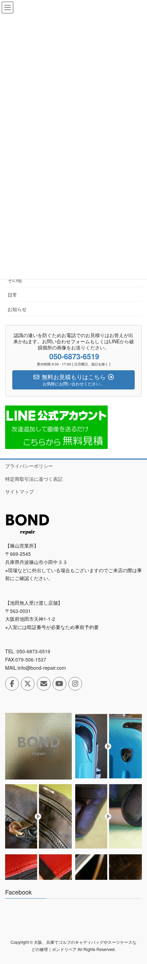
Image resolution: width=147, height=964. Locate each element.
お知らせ (17, 309)
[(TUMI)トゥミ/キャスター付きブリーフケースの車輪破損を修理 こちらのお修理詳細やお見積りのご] (108, 816)
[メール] (44, 684)
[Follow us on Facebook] (12, 684)
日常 (12, 294)
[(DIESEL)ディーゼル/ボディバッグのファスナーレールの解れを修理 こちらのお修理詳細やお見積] (38, 816)
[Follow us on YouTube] (59, 684)
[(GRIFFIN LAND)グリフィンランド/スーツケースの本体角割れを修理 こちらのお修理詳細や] (108, 746)
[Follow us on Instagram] (75, 684)
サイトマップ (19, 491)
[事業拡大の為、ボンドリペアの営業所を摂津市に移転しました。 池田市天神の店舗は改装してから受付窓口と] (38, 746)
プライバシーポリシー (29, 465)
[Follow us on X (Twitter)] (28, 684)
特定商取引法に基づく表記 (34, 478)
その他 (15, 280)
